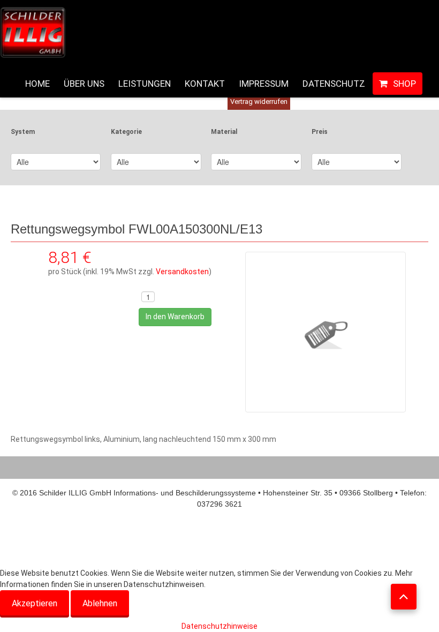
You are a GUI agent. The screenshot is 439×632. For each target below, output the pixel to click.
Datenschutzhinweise (219, 626)
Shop (404, 83)
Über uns (84, 83)
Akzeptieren (34, 603)
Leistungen (144, 83)
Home (37, 83)
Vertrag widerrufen (258, 101)
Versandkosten (182, 271)
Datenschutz (333, 83)
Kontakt (205, 83)
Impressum (264, 83)
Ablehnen (99, 603)
